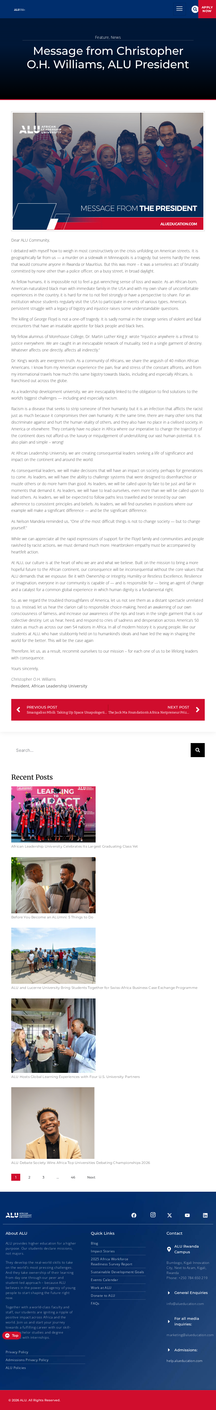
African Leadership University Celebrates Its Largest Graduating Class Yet (74, 846)
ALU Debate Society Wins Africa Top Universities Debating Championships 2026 (80, 1163)
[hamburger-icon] (179, 9)
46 (73, 1177)
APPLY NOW (207, 9)
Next (91, 1177)
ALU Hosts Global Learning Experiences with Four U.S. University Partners (75, 1077)
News (116, 37)
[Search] (198, 750)
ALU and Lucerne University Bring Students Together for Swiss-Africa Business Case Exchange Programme (104, 988)
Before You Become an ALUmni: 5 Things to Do (52, 917)
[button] (195, 9)
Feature (102, 37)
